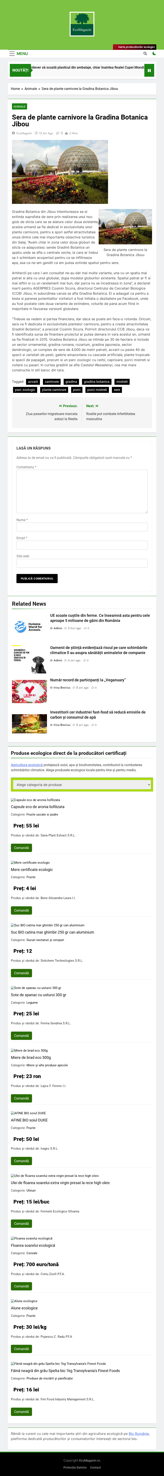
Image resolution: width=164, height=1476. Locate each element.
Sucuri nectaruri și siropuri (45, 940)
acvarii (33, 382)
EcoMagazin (24, 133)
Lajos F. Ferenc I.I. (53, 1086)
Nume (22, 520)
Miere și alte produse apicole (47, 1065)
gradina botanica (97, 382)
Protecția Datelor (75, 1467)
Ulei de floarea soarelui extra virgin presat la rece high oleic (60, 1183)
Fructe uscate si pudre (42, 814)
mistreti (122, 382)
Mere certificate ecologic (32, 869)
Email (21, 538)
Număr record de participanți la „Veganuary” (88, 680)
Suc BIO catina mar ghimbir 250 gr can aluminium (52, 932)
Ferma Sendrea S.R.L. (56, 1023)
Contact (95, 1467)
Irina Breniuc (62, 687)
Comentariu (26, 467)
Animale (19, 106)
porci (77, 390)
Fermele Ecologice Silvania (60, 1211)
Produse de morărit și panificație (49, 1378)
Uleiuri (31, 1190)
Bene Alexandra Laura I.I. (58, 898)
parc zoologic (25, 390)
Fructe (30, 877)
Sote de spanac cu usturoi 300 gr (38, 995)
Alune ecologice (24, 1308)
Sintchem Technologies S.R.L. (62, 961)
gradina (71, 382)
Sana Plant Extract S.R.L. (58, 835)
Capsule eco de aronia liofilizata (37, 806)
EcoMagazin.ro (89, 1460)
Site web (22, 556)
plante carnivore (54, 390)
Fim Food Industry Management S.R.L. (68, 1399)
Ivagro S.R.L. (49, 1148)
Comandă (21, 848)
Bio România (139, 1433)
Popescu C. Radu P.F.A (56, 1337)
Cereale (31, 1253)
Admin (58, 628)
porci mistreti (97, 390)
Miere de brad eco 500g (31, 1057)
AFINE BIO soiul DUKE (29, 1120)
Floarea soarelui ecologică (33, 1245)
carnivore (52, 382)
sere (117, 390)
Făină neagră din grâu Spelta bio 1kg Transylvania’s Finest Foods (65, 1370)
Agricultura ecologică (27, 765)
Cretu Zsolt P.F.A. (53, 1274)
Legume (32, 1003)
